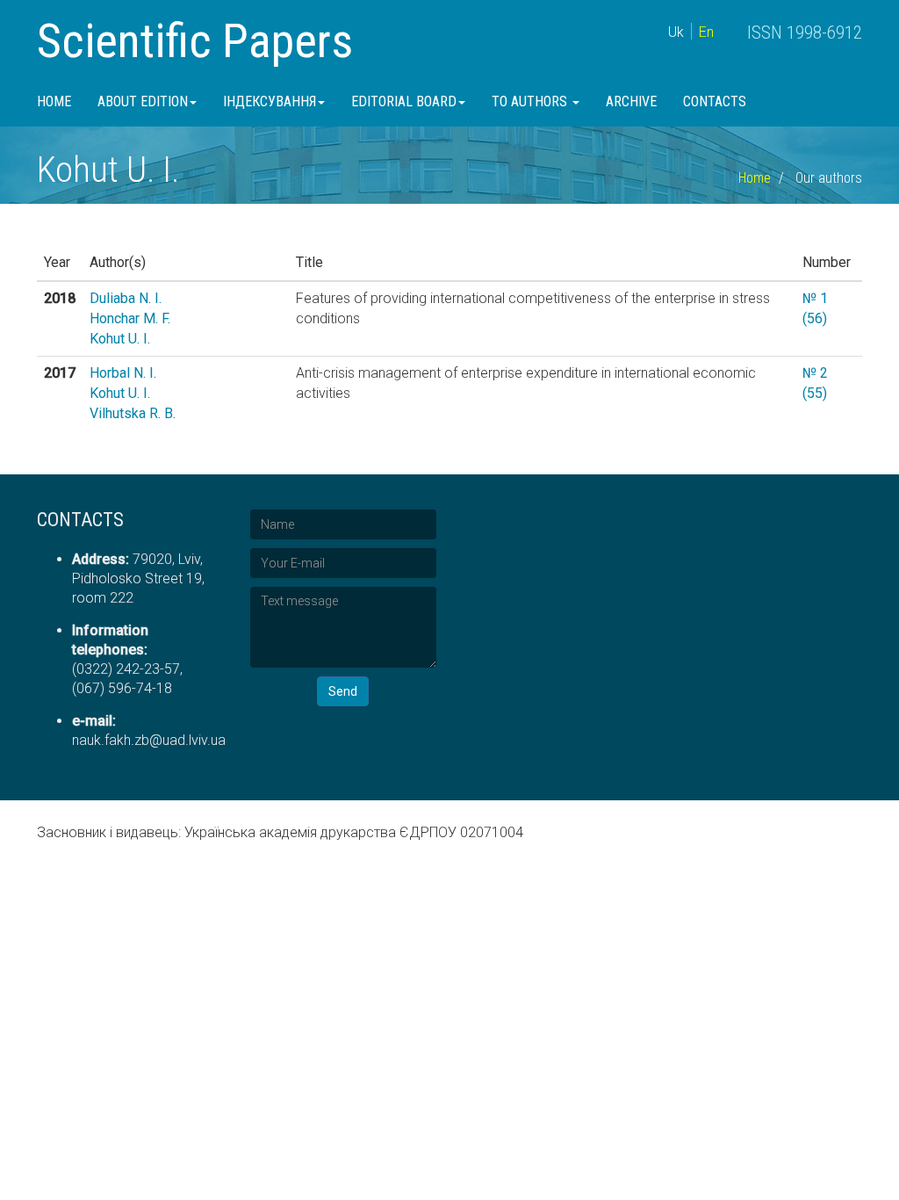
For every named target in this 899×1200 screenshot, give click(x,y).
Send (342, 691)
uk (676, 32)
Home (54, 101)
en (706, 32)
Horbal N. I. (123, 373)
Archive (631, 101)
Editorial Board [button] (404, 101)
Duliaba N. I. (126, 298)
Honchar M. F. (130, 318)
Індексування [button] (269, 101)
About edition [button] (142, 101)
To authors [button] (531, 101)
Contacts (714, 101)
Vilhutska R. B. (133, 413)
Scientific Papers (195, 41)
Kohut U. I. (120, 338)
